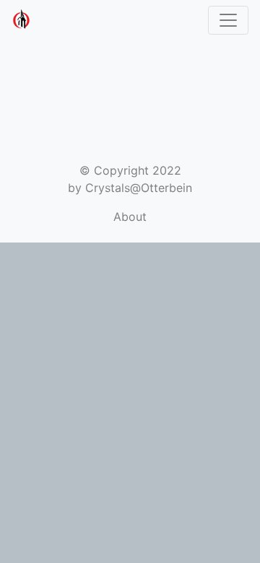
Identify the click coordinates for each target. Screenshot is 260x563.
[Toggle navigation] (228, 20)
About (130, 216)
